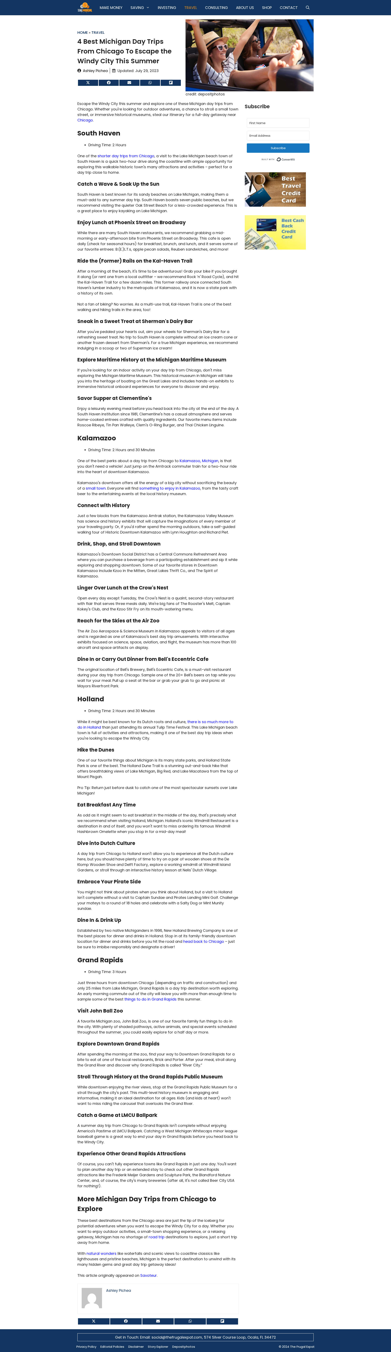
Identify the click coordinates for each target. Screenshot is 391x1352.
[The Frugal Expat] (84, 7)
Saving (137, 7)
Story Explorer (158, 1346)
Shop (267, 7)
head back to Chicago (203, 941)
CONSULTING (216, 7)
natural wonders (101, 1253)
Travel (190, 7)
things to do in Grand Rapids (150, 999)
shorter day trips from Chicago (126, 155)
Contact (289, 7)
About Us (245, 7)
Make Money (111, 7)
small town (96, 488)
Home (82, 32)
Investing (167, 7)
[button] (308, 7)
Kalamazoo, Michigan (199, 460)
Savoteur (148, 1275)
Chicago (85, 120)
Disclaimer (136, 1346)
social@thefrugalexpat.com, (178, 1337)
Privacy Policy (86, 1346)
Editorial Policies (112, 1346)
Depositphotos (183, 1346)
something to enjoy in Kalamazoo (169, 488)
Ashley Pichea (95, 70)
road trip (157, 1237)
